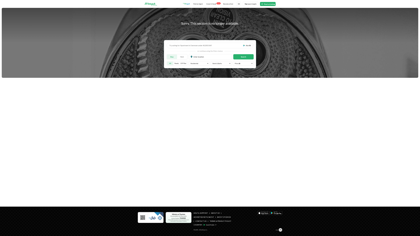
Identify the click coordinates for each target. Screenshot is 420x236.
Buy (172, 57)
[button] (199, 63)
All (170, 63)
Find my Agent (198, 4)
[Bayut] (150, 4)
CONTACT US (200, 221)
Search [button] (243, 57)
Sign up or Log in (250, 4)
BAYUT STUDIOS (224, 217)
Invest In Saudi (213, 4)
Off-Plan (183, 63)
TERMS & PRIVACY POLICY (220, 221)
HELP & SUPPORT (201, 213)
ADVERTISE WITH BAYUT (204, 217)
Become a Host (228, 4)
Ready (176, 63)
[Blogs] (186, 4)
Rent (182, 57)
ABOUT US (215, 213)
